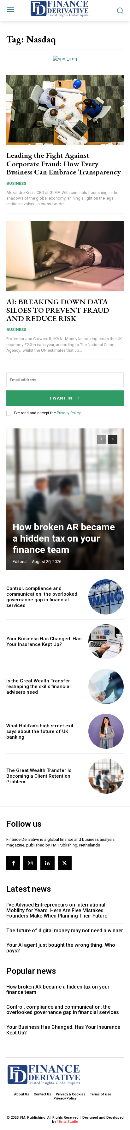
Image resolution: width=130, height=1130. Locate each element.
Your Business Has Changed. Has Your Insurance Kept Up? (43, 641)
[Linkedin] (47, 863)
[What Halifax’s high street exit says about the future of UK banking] (106, 731)
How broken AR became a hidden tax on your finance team (64, 538)
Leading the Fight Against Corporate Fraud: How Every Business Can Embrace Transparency (63, 163)
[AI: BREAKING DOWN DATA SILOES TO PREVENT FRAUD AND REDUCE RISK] (65, 256)
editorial (20, 561)
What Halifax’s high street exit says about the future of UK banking (40, 731)
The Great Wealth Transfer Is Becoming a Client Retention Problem (38, 776)
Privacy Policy (68, 413)
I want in (61, 398)
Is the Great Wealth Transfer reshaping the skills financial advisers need (38, 686)
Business (16, 183)
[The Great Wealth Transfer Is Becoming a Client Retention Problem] (106, 776)
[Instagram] (30, 863)
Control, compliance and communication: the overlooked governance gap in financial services (41, 597)
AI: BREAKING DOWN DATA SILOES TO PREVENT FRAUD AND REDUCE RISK (57, 310)
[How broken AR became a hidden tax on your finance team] (65, 499)
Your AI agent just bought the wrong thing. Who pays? (60, 948)
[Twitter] (65, 863)
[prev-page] (101, 439)
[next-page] (112, 439)
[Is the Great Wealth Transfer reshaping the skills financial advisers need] (106, 686)
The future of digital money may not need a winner (64, 931)
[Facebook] (13, 863)
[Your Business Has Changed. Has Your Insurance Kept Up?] (106, 641)
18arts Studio (67, 1122)
